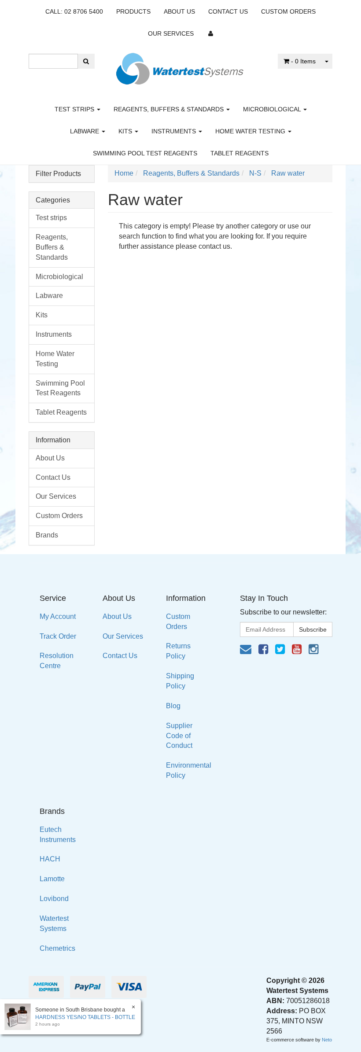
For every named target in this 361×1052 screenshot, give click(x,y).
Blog (173, 706)
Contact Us (228, 11)
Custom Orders (288, 11)
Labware (85, 131)
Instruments (174, 131)
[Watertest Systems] (180, 66)
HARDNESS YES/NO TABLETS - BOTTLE (85, 1017)
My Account (58, 616)
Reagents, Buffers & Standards (169, 109)
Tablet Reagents (239, 153)
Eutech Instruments (58, 834)
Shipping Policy (180, 681)
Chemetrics (57, 948)
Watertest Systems (54, 923)
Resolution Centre (57, 660)
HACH (50, 859)
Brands (47, 535)
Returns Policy (178, 651)
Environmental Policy (188, 770)
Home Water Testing (251, 131)
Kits (126, 131)
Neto (327, 1039)
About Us (179, 11)
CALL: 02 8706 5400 (74, 11)
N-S (255, 173)
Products (133, 11)
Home (123, 173)
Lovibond (54, 898)
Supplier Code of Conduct (179, 736)
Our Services (171, 33)
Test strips (75, 109)
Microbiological (272, 109)
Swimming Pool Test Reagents (145, 153)
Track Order (58, 636)
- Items (303, 61)
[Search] (86, 61)
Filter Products (58, 173)
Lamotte (52, 879)
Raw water (288, 173)
